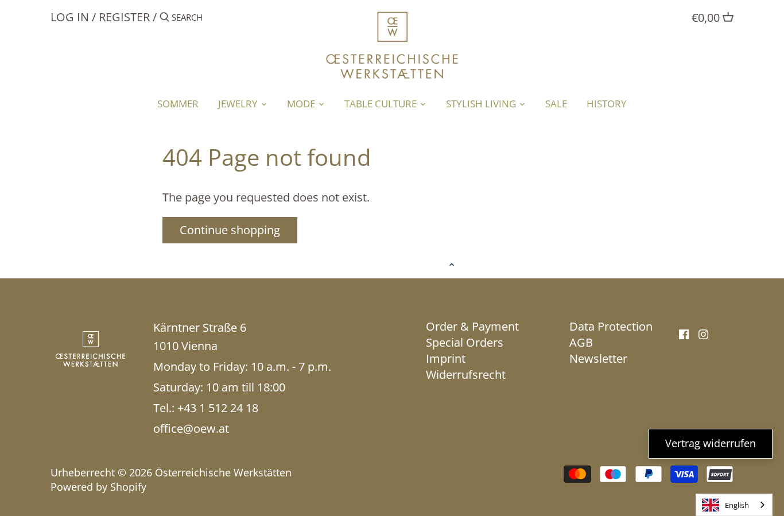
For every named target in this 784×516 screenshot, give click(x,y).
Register (124, 17)
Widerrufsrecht (466, 374)
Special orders (464, 342)
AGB (581, 342)
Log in (70, 17)
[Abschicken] (164, 19)
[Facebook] (684, 333)
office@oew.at (191, 428)
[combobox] (734, 505)
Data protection (611, 326)
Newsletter (598, 358)
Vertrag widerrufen (710, 443)
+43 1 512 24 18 (217, 408)
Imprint (445, 358)
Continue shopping (230, 230)
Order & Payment (472, 326)
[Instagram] (703, 333)
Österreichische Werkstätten (223, 472)
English (737, 505)
